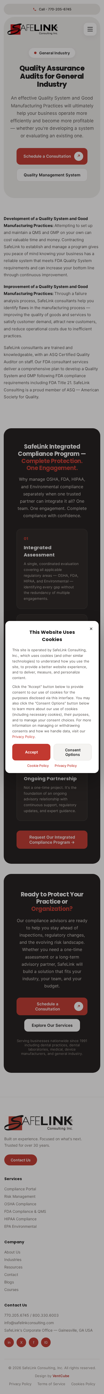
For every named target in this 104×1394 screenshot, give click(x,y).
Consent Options (73, 752)
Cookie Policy (38, 766)
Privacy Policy (23, 736)
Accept (31, 752)
